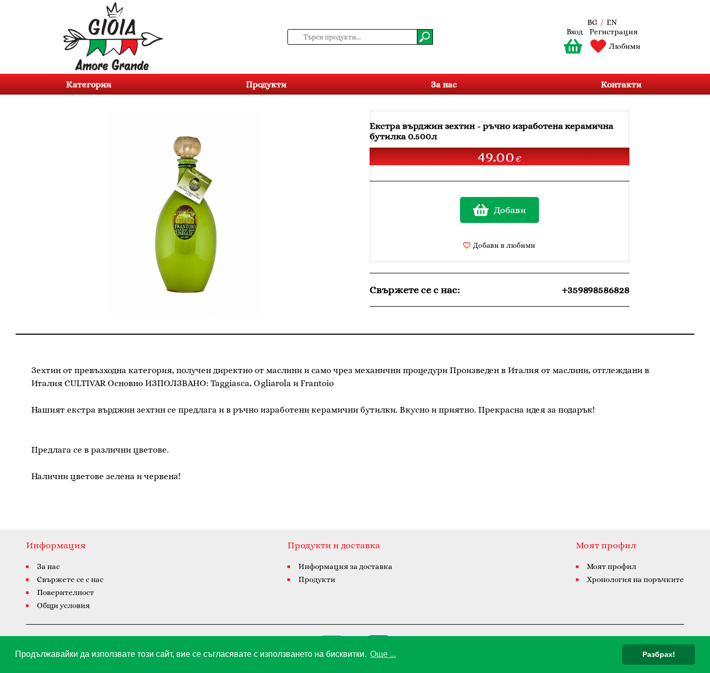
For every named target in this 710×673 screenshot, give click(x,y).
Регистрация (613, 31)
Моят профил (611, 566)
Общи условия (63, 605)
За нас (444, 84)
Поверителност (65, 592)
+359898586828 (595, 290)
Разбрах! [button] (658, 654)
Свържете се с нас (70, 579)
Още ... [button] (383, 654)
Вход (575, 31)
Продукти (266, 84)
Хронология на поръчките (635, 579)
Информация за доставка (345, 566)
